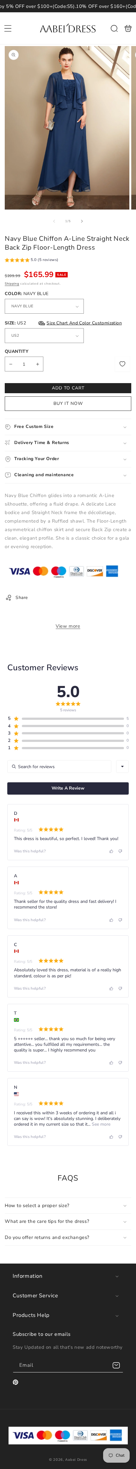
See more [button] (100, 1124)
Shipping (12, 283)
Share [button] (21, 598)
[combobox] (122, 766)
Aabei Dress (76, 1459)
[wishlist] (122, 364)
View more (68, 626)
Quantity (16, 351)
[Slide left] (54, 221)
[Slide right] (82, 221)
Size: (63, 323)
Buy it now (68, 403)
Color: (26, 294)
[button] (8, 28)
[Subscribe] (116, 1365)
